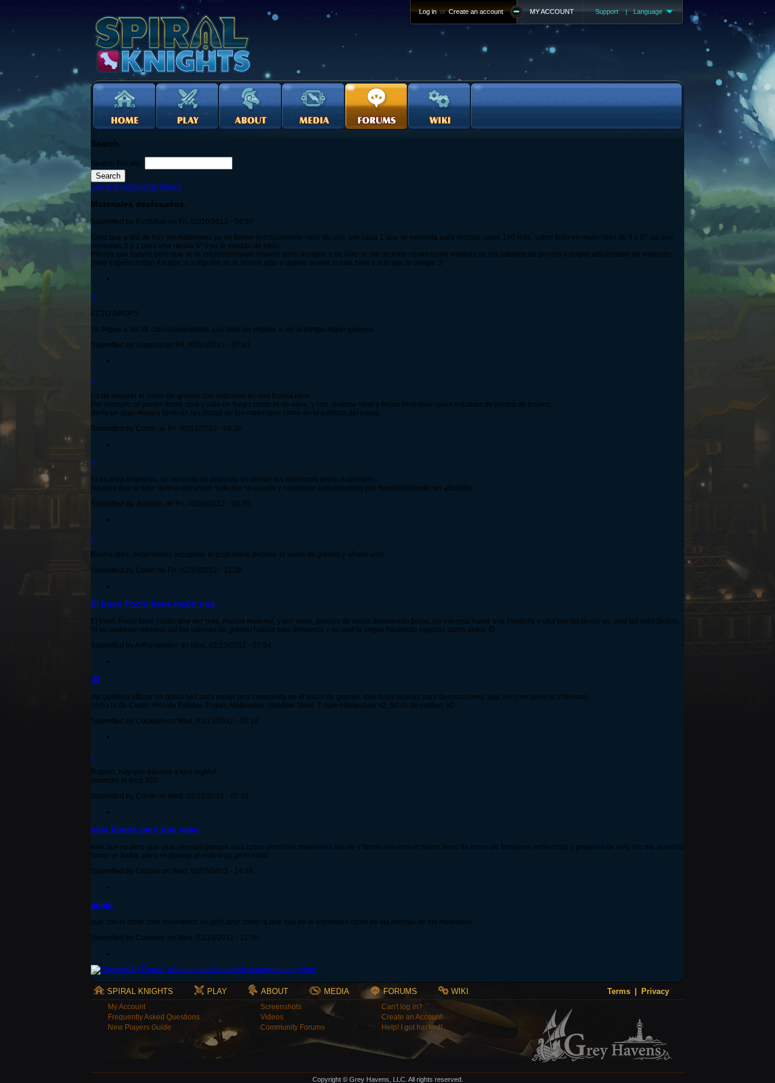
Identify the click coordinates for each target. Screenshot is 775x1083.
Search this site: (118, 163)
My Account (126, 1006)
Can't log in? (402, 1006)
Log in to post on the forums (136, 186)
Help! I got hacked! (412, 1027)
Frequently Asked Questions (154, 1017)
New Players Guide (139, 1027)
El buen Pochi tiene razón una (153, 603)
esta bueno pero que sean (145, 829)
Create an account (476, 11)
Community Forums (292, 1027)
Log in (428, 11)
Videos (271, 1017)
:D (95, 678)
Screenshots (281, 1006)
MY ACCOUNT (552, 11)
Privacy (655, 991)
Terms (618, 991)
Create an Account (411, 1017)
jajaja (102, 904)
